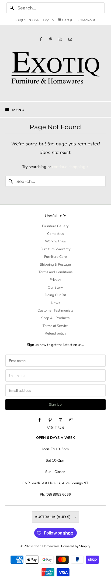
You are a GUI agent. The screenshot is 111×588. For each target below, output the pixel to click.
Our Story (55, 287)
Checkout (86, 20)
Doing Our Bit (55, 295)
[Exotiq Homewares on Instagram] (60, 39)
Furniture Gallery (55, 226)
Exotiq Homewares (46, 546)
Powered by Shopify (75, 546)
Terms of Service (55, 325)
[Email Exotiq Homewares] (70, 39)
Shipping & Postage (55, 264)
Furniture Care (55, 256)
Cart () (68, 20)
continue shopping (69, 166)
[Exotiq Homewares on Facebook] (40, 39)
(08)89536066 (27, 20)
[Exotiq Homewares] (55, 71)
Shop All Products (55, 318)
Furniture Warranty (55, 249)
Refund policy (55, 333)
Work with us (55, 241)
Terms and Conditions (55, 272)
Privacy (55, 279)
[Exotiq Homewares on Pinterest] (50, 39)
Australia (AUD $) (53, 516)
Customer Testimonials (55, 310)
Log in (48, 20)
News (55, 302)
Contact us (55, 233)
